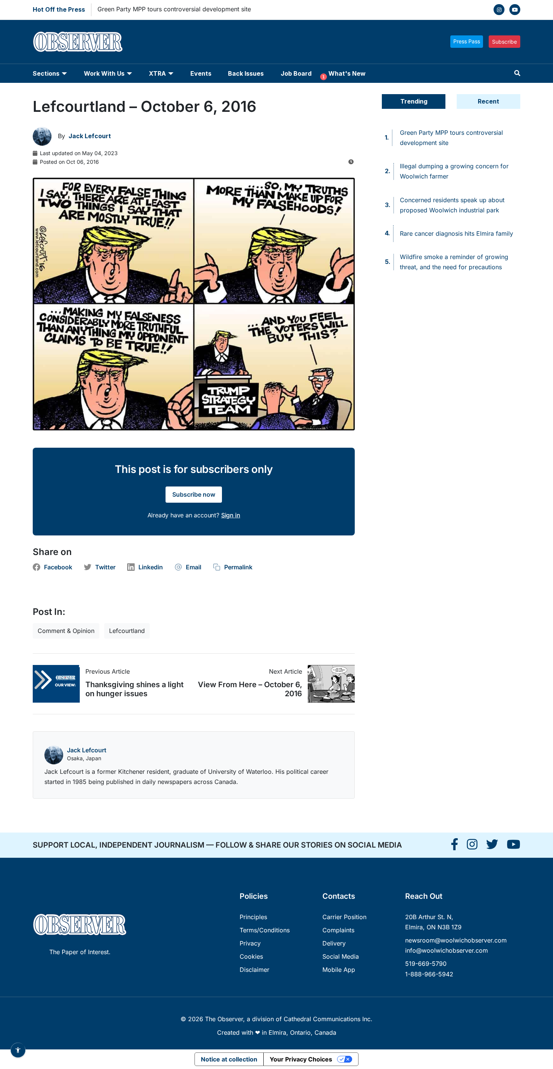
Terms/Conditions (265, 930)
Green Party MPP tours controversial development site (174, 9)
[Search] (517, 73)
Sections (46, 73)
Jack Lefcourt (86, 750)
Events (200, 73)
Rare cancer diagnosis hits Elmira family (456, 233)
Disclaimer (254, 969)
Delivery (334, 943)
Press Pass (466, 41)
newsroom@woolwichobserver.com (456, 940)
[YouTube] (514, 9)
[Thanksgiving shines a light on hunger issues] (59, 684)
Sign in (230, 515)
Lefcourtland (127, 630)
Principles (253, 917)
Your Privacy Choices (301, 1059)
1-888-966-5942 (429, 974)
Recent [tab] (488, 101)
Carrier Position (344, 917)
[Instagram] (499, 9)
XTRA (157, 73)
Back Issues (246, 73)
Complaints (338, 930)
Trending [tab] (413, 101)
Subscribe (504, 41)
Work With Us (104, 73)
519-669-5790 (426, 963)
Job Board (296, 73)
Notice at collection (229, 1059)
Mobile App (338, 969)
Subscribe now (193, 494)
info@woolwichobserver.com (446, 950)
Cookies (251, 956)
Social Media (340, 956)
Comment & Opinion (66, 630)
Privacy (250, 943)
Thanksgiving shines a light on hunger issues (134, 689)
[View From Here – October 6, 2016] (328, 684)
